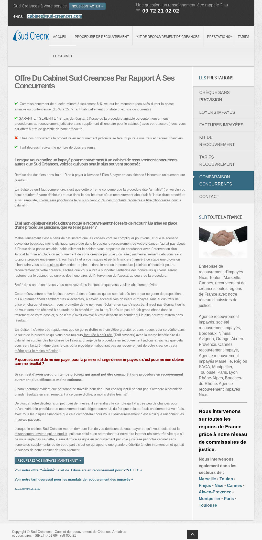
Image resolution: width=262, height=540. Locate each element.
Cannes (234, 485)
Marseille (207, 479)
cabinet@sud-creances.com (55, 16)
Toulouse (208, 505)
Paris (229, 498)
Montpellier (209, 498)
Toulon (226, 479)
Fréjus (205, 485)
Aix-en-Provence (215, 492)
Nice (219, 485)
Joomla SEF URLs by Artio (27, 489)
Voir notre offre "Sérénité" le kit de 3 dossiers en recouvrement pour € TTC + (78, 470)
